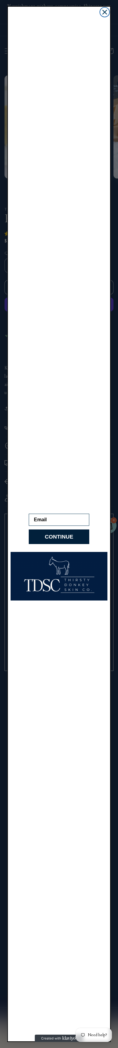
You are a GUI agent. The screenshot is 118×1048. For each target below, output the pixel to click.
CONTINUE (59, 537)
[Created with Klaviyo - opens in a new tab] (59, 1038)
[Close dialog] (105, 12)
